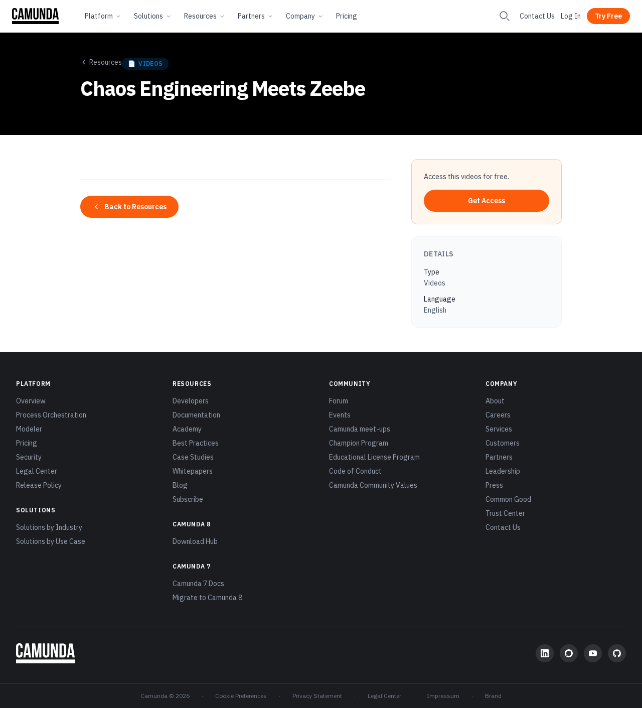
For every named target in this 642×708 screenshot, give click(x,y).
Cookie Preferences (241, 695)
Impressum (443, 695)
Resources (200, 16)
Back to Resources (135, 206)
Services (499, 429)
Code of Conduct (355, 471)
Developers (191, 400)
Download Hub (195, 541)
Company (300, 16)
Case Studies (193, 457)
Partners (251, 16)
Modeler (29, 429)
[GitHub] (617, 653)
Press (494, 485)
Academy (187, 429)
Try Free (608, 16)
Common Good (508, 499)
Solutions (148, 16)
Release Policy (39, 485)
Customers (503, 443)
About (495, 400)
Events (340, 414)
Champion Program (358, 443)
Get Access (486, 200)
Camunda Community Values (373, 485)
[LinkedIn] (545, 653)
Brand (493, 695)
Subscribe (188, 499)
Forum (338, 400)
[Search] (505, 16)
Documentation (196, 414)
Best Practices (196, 443)
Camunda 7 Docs (198, 583)
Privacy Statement (317, 695)
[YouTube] (593, 653)
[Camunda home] (35, 16)
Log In (571, 16)
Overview (31, 400)
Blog (180, 485)
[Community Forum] (569, 653)
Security (29, 457)
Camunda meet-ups (359, 429)
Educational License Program (374, 457)
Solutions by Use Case (50, 541)
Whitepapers (193, 471)
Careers (498, 414)
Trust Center (505, 513)
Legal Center (36, 471)
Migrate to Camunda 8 (207, 597)
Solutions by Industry (49, 527)
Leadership (503, 471)
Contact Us (537, 16)
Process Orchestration (51, 414)
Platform (99, 16)
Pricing (346, 16)
